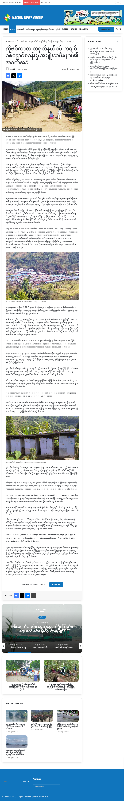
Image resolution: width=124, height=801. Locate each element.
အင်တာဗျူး (30, 29)
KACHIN (74, 29)
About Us (83, 29)
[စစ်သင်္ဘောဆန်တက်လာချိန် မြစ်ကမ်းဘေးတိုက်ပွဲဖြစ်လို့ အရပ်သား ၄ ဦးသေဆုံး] (16, 741)
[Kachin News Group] (62, 17)
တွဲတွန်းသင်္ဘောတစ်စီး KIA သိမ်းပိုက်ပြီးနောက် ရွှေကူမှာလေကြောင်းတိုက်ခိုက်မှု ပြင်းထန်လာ (103, 59)
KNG (11, 69)
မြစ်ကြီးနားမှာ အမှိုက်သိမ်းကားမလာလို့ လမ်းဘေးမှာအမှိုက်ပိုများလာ (67, 726)
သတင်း (12, 29)
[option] (53, 628)
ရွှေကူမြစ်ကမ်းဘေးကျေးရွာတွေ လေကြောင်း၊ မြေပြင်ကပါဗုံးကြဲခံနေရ (104, 68)
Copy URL (56, 584)
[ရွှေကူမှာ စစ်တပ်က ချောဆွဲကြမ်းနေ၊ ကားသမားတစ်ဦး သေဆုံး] (16, 716)
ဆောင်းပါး (20, 29)
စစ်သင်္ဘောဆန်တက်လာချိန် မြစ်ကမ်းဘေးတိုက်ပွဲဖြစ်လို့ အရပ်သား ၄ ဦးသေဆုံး (15, 752)
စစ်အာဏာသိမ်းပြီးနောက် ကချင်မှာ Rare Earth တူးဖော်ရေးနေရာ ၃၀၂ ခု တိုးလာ (53, 628)
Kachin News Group (40, 797)
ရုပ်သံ (58, 29)
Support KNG (46, 2)
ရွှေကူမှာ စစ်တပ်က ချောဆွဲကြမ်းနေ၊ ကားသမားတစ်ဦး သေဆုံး (15, 726)
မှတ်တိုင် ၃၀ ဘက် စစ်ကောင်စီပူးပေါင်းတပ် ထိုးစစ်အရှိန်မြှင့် (41, 725)
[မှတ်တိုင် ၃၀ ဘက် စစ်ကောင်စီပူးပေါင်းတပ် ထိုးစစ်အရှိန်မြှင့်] (42, 716)
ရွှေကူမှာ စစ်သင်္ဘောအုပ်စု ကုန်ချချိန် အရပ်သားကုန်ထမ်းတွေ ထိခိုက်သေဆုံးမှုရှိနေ (102, 50)
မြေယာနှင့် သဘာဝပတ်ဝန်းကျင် (53, 617)
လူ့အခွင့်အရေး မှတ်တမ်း (45, 29)
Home (5, 29)
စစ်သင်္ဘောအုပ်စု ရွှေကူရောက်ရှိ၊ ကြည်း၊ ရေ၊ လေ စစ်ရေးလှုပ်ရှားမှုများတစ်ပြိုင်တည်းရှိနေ (103, 77)
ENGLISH (65, 29)
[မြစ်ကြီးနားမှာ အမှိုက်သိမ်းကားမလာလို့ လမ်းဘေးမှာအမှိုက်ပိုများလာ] (68, 716)
